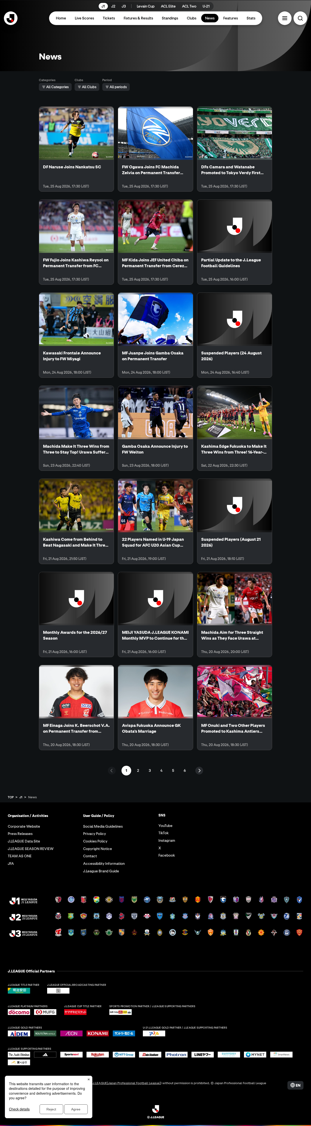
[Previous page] (112, 770)
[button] (285, 18)
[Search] (300, 18)
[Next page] (199, 770)
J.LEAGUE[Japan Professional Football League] (127, 1083)
